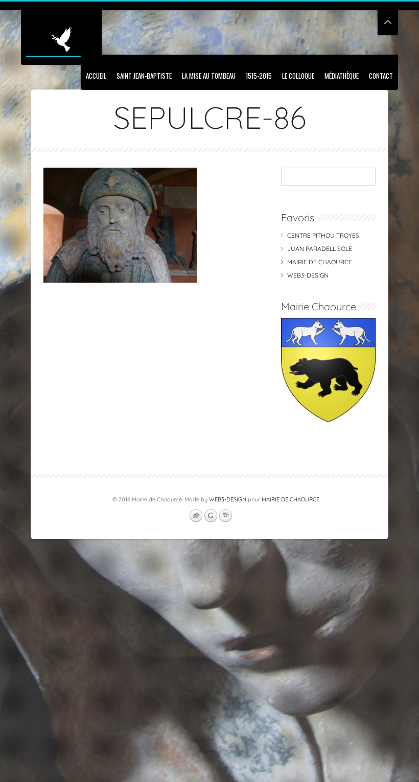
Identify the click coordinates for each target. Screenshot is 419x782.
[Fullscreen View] (388, 17)
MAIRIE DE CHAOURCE (319, 262)
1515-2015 (259, 76)
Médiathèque (341, 76)
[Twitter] (195, 515)
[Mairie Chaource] (328, 420)
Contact (381, 76)
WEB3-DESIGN (308, 275)
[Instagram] (225, 515)
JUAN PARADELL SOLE (319, 248)
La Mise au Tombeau (209, 76)
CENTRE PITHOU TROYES (323, 235)
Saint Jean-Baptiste (144, 76)
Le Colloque (298, 76)
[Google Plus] (210, 515)
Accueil (96, 76)
